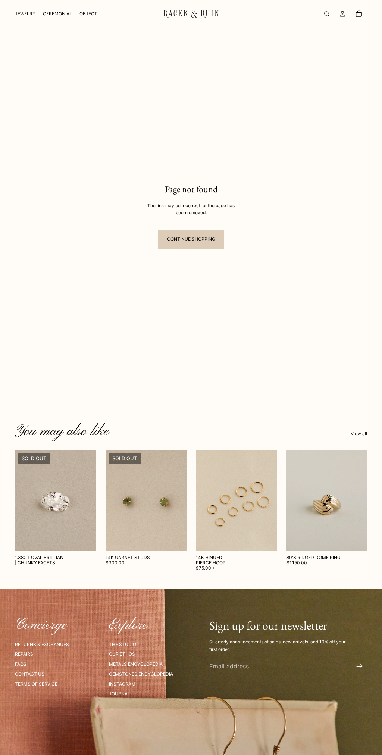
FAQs (20, 664)
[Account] (342, 14)
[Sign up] (359, 666)
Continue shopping (191, 239)
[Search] (327, 14)
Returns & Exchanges (42, 644)
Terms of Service (36, 684)
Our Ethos (122, 654)
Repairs (24, 654)
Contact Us (29, 674)
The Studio (122, 644)
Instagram (122, 684)
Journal (119, 693)
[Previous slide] (114, 500)
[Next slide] (178, 500)
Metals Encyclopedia (136, 664)
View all (359, 433)
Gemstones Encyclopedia (141, 674)
